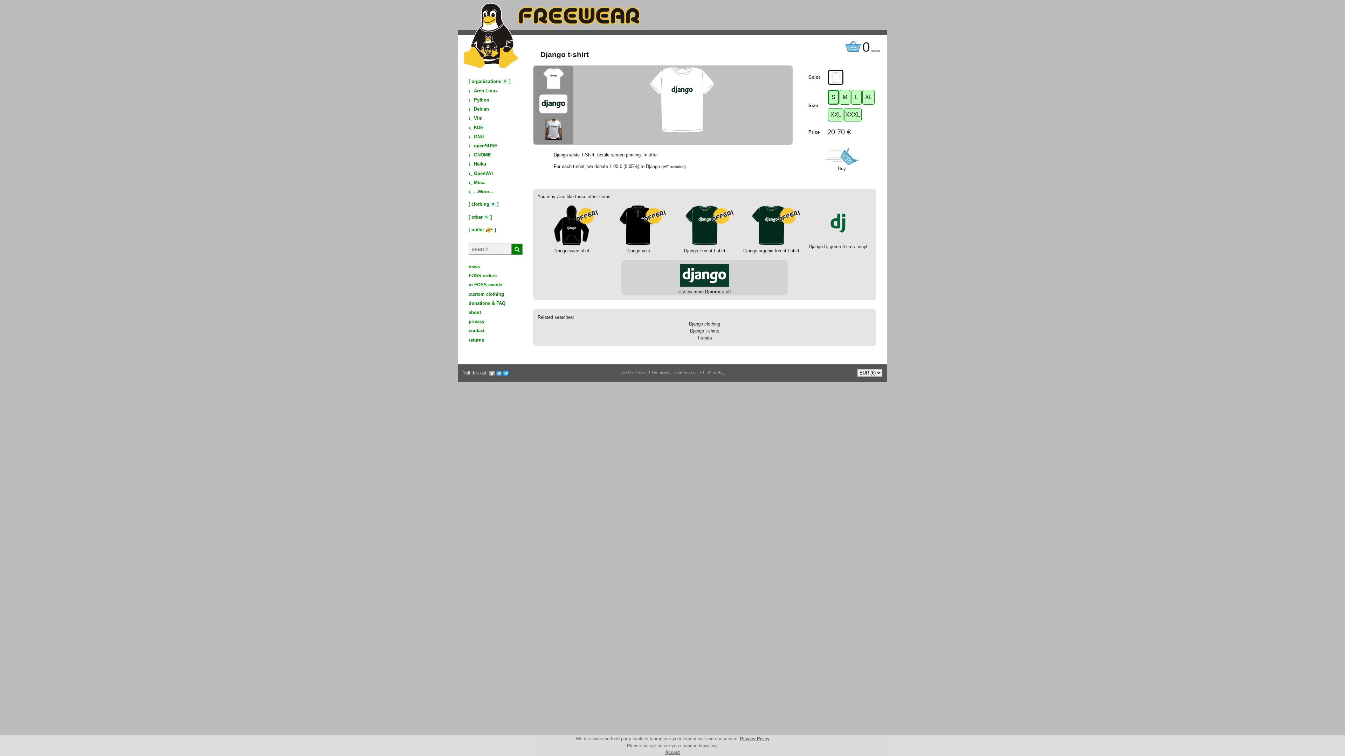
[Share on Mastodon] (499, 373)
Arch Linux (486, 90)
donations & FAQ (487, 303)
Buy (842, 168)
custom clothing (486, 294)
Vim (478, 118)
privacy (476, 321)
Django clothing (704, 324)
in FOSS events (485, 284)
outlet (478, 229)
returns (476, 340)
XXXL (853, 115)
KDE (478, 127)
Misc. (479, 182)
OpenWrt (483, 173)
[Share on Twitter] (492, 373)
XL (868, 97)
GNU (479, 136)
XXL (835, 115)
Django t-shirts (704, 331)
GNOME (482, 155)
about (475, 312)
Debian (481, 109)
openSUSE (485, 145)
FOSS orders (483, 275)
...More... (483, 191)
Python (481, 100)
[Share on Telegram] (506, 373)
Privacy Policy (755, 738)
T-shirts (704, 338)
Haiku (480, 164)
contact (476, 330)
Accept (672, 752)
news (474, 266)
